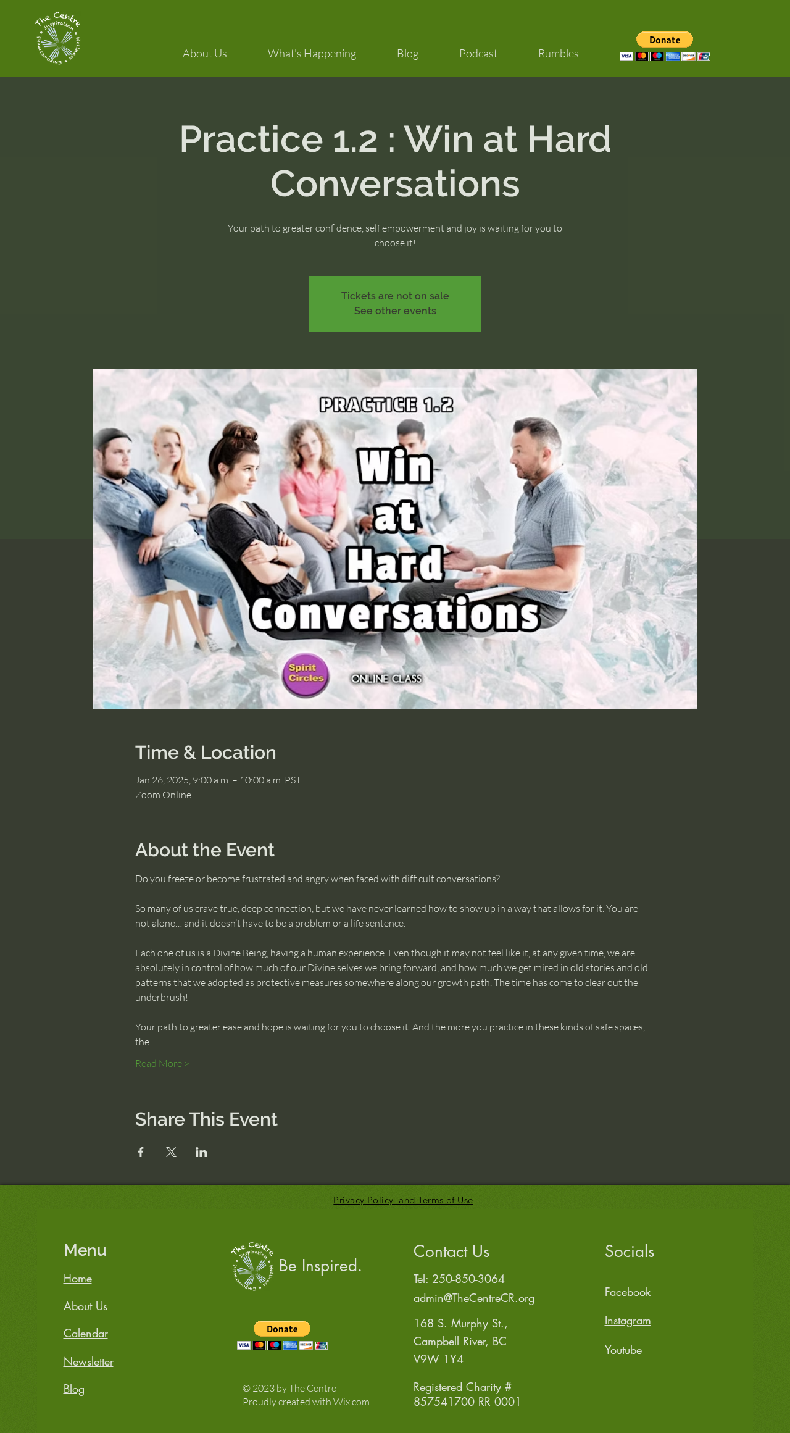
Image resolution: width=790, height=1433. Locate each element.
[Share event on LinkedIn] (201, 1152)
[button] (204, 47)
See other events (395, 311)
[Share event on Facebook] (141, 1152)
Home (78, 1278)
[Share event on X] (171, 1152)
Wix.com (351, 1401)
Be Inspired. (320, 1265)
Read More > (162, 1063)
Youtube (623, 1349)
